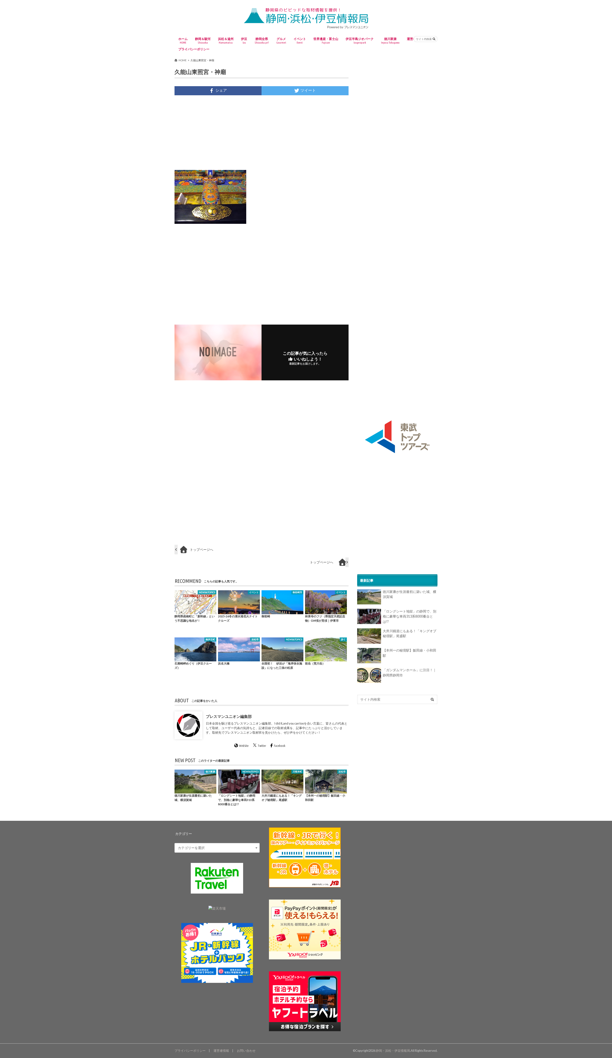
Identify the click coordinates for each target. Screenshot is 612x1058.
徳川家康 (390, 40)
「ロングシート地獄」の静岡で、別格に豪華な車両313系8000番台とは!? (409, 616)
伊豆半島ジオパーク (360, 40)
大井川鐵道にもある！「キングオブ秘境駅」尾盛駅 (409, 633)
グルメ (281, 40)
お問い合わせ (246, 1050)
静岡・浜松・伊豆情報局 (393, 1050)
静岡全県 (262, 40)
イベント (300, 40)
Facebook (279, 746)
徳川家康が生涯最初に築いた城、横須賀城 (409, 594)
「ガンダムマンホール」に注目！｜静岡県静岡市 (409, 672)
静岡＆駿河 (203, 40)
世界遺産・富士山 (325, 40)
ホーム (183, 40)
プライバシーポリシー (193, 49)
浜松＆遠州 (226, 40)
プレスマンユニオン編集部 (229, 716)
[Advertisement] (262, 132)
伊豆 (244, 40)
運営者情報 (221, 1050)
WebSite (244, 746)
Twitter (262, 746)
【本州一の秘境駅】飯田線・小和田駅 (409, 653)
